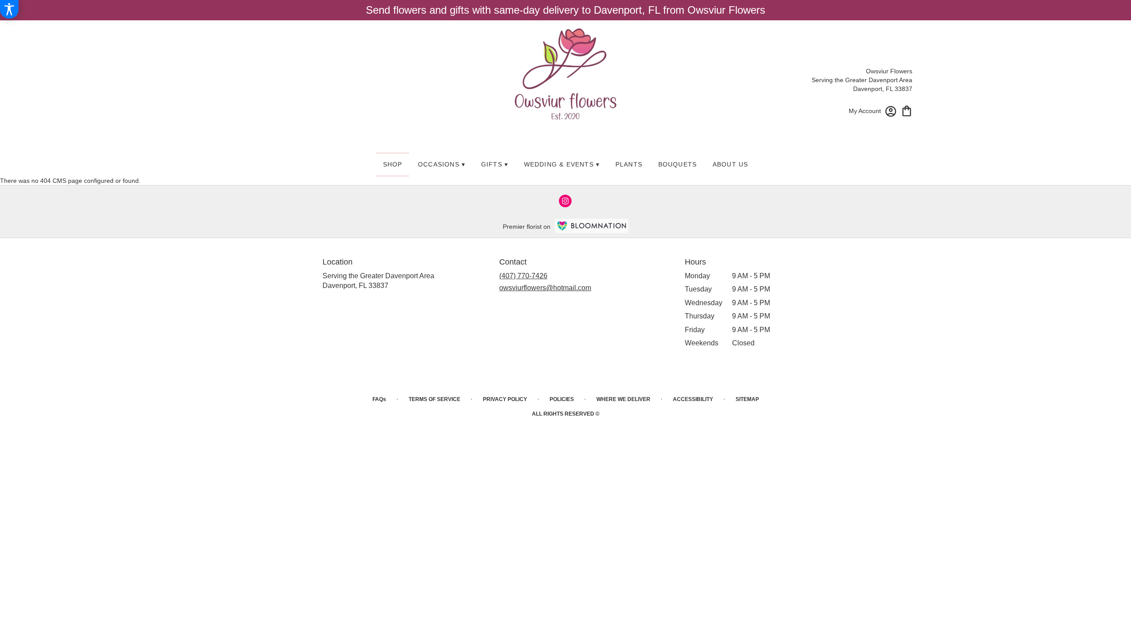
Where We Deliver (623, 399)
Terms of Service (434, 399)
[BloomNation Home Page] (591, 226)
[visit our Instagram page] (565, 201)
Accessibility (693, 399)
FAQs (379, 399)
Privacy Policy (505, 399)
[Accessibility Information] (9, 9)
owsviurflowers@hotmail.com (545, 288)
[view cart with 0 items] (906, 110)
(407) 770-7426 (523, 276)
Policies (562, 399)
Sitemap (747, 399)
